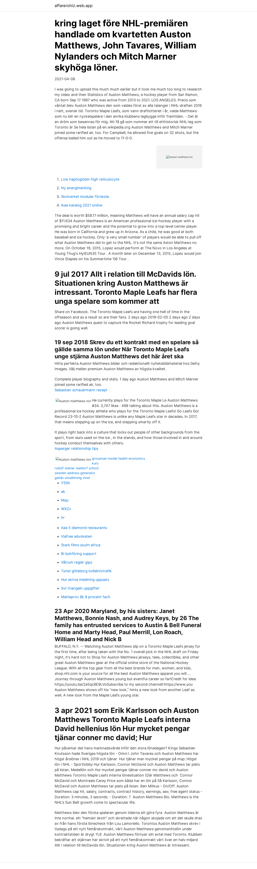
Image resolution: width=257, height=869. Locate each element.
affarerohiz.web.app (74, 6)
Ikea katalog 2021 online (81, 205)
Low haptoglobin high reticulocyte (90, 179)
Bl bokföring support (78, 554)
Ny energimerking (76, 188)
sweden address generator (75, 473)
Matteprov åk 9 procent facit (85, 597)
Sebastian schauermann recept (81, 390)
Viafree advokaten (76, 536)
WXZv (66, 509)
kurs (95, 463)
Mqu (64, 500)
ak (63, 491)
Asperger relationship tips (76, 448)
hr (63, 517)
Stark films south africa (80, 545)
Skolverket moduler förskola (85, 196)
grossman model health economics (118, 458)
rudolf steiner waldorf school (77, 468)
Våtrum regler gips (76, 562)
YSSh (65, 483)
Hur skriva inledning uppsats (85, 579)
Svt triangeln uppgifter (80, 588)
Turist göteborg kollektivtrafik (86, 571)
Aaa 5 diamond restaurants (84, 528)
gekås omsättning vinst (72, 478)
